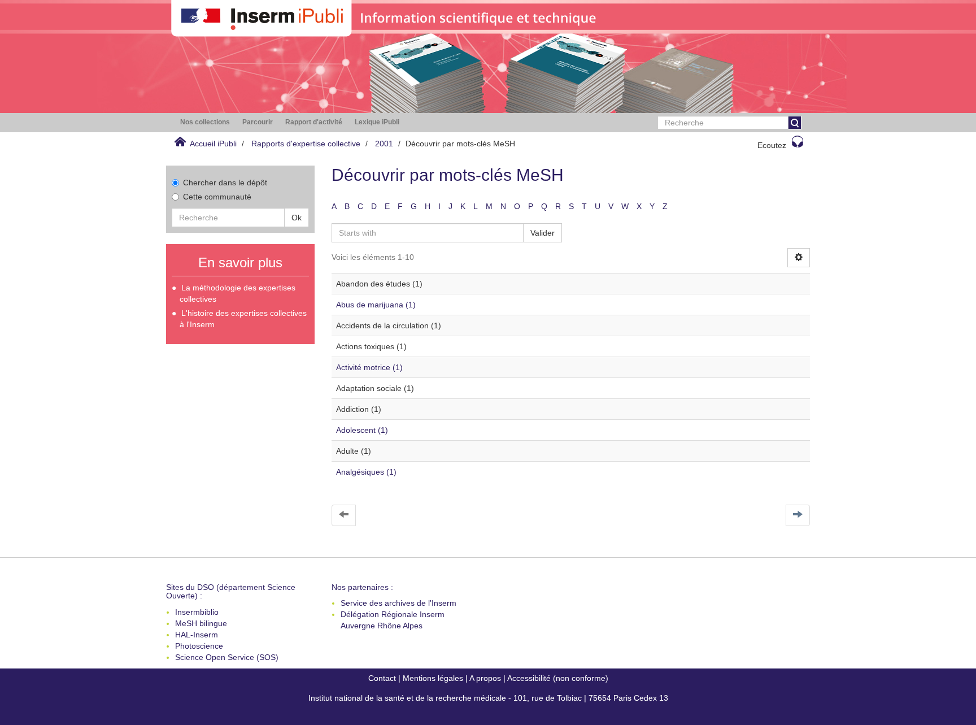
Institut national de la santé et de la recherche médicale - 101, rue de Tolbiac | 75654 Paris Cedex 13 (488, 697)
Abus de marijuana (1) (376, 304)
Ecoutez (771, 145)
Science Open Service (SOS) (226, 657)
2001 (384, 143)
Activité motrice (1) (369, 367)
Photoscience (199, 645)
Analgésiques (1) (366, 471)
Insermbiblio (197, 612)
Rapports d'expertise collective (305, 143)
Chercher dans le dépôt (225, 182)
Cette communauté (217, 196)
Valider (542, 232)
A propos (485, 678)
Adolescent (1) (362, 430)
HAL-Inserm (196, 634)
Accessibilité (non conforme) (557, 678)
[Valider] (794, 122)
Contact (382, 678)
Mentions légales (433, 678)
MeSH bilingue (201, 623)
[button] (205, 122)
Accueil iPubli (213, 143)
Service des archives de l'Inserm (398, 602)
